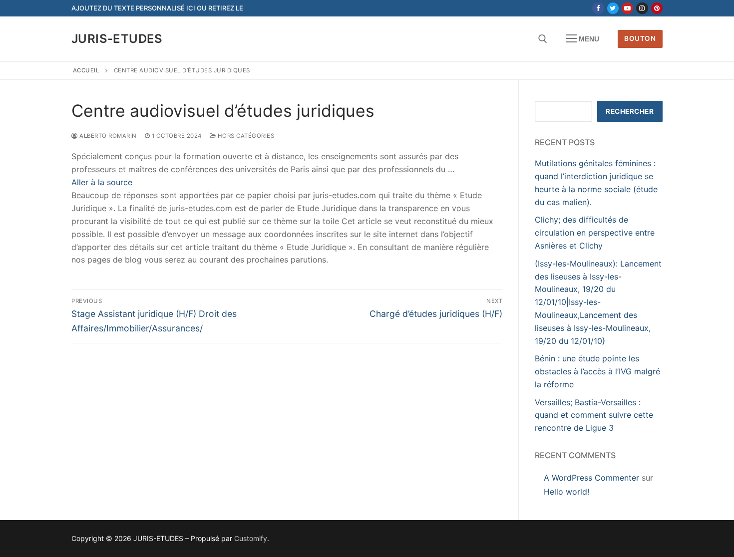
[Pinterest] (657, 8)
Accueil (86, 70)
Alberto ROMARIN (107, 135)
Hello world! (566, 492)
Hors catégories (245, 135)
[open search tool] (542, 38)
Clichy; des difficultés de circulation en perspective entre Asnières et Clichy (595, 233)
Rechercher (630, 111)
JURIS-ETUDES (117, 38)
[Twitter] (613, 8)
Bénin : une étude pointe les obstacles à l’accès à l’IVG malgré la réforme (597, 371)
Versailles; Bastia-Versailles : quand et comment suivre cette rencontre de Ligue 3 (594, 415)
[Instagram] (642, 8)
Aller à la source (101, 182)
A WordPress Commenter (591, 478)
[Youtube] (627, 8)
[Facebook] (598, 8)
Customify (250, 538)
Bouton (640, 38)
